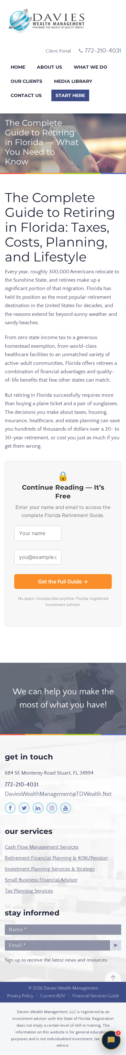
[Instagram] (52, 808)
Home (18, 67)
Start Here (70, 95)
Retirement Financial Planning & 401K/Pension (56, 858)
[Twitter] (24, 808)
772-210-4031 (21, 785)
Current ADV (52, 996)
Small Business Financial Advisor (41, 880)
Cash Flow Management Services (42, 847)
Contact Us (26, 95)
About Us (49, 67)
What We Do (90, 67)
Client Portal (58, 51)
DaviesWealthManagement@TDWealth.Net (58, 794)
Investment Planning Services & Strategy (50, 869)
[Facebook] (10, 808)
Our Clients (26, 81)
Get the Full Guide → (63, 581)
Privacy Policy (20, 996)
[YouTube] (65, 808)
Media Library (73, 81)
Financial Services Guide (95, 996)
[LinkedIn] (38, 808)
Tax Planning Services (29, 891)
